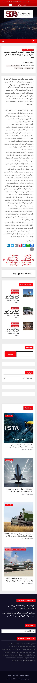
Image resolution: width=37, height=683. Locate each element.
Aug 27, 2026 (26, 449)
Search (29, 348)
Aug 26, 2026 (26, 583)
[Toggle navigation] (3, 41)
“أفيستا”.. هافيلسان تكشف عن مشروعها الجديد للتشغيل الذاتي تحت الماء (19, 447)
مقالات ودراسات (9, 549)
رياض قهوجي (18, 549)
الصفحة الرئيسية (24, 675)
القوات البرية (30, 49)
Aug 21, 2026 (11, 300)
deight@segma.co (29, 660)
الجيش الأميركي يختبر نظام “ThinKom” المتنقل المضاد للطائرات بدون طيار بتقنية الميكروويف (18, 536)
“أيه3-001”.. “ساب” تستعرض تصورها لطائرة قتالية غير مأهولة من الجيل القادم (19, 491)
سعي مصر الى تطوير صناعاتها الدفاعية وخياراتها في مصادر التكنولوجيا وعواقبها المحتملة (18, 580)
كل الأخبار (15, 675)
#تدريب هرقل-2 (29, 68)
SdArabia (29, 20)
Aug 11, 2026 (11, 315)
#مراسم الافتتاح (19, 68)
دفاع (24, 49)
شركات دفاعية (15, 293)
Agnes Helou (29, 62)
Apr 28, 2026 (12, 333)
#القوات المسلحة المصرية (13, 65)
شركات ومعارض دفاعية (24, 678)
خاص (24, 549)
